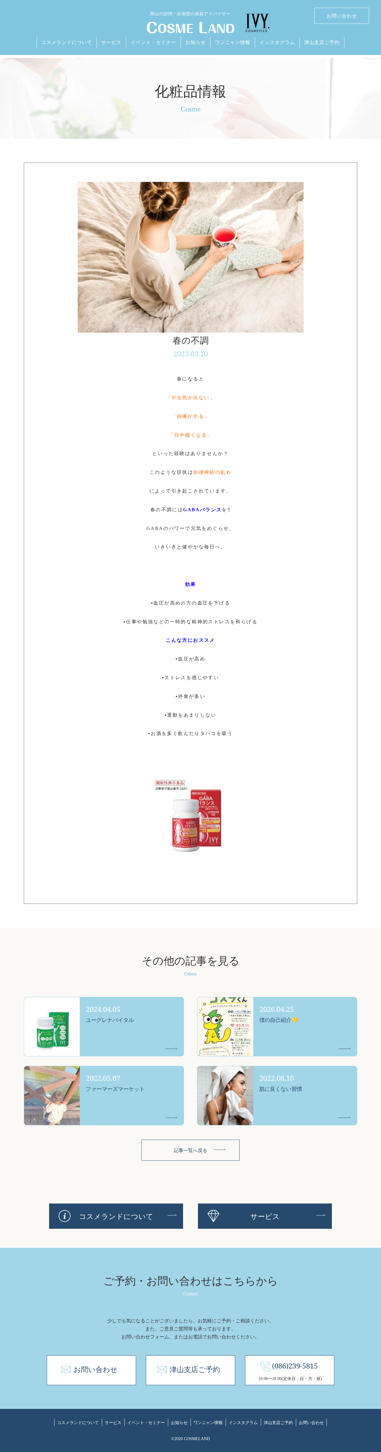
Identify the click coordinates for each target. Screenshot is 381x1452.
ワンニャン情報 (232, 42)
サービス (111, 42)
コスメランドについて (66, 42)
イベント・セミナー (153, 42)
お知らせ (195, 42)
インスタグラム (277, 42)
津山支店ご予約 (322, 42)
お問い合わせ (342, 15)
